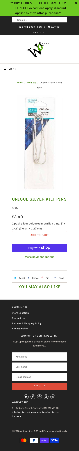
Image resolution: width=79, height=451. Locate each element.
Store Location (20, 313)
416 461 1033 (27, 27)
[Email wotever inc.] (52, 396)
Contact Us (18, 318)
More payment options (39, 257)
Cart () (55, 27)
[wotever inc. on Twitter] (26, 396)
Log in (41, 27)
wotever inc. (26, 431)
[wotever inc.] (39, 50)
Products (31, 82)
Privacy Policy (20, 328)
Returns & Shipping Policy (26, 323)
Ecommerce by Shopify (55, 431)
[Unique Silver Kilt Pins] (39, 143)
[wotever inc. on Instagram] (46, 396)
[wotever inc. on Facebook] (32, 396)
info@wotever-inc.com (25, 412)
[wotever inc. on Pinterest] (39, 396)
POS (36, 431)
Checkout (39, 32)
